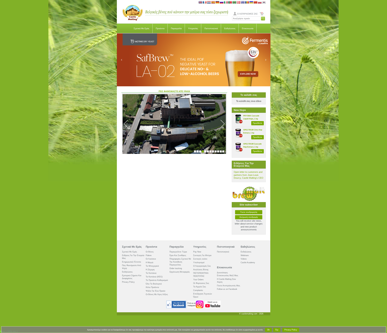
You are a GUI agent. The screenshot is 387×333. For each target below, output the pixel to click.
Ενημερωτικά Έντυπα (131, 262)
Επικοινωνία (247, 28)
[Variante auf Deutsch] (217, 2)
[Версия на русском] (221, 2)
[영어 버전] (264, 2)
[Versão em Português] (230, 2)
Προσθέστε (257, 123)
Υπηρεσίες (193, 28)
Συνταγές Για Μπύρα (202, 255)
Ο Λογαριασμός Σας (202, 266)
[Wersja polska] (260, 2)
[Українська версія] (251, 2)
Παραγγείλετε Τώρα (178, 252)
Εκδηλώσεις (230, 28)
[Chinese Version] (255, 2)
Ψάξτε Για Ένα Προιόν (155, 291)
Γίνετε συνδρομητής (248, 212)
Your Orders (198, 279)
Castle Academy (248, 262)
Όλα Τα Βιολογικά (154, 284)
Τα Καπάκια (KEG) (154, 277)
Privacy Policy (128, 282)
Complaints (198, 290)
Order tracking (175, 268)
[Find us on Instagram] (195, 302)
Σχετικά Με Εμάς (141, 28)
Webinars (245, 255)
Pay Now (197, 252)
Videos (244, 259)
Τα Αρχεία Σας (199, 287)
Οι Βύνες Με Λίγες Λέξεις (157, 294)
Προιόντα (160, 28)
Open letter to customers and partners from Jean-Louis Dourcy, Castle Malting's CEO (248, 175)
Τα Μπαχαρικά (152, 266)
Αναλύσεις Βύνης (200, 269)
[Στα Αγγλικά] (243, 2)
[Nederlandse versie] (209, 2)
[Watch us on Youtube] (212, 302)
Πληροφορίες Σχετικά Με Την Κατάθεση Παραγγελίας (180, 262)
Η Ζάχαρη (150, 269)
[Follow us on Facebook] (176, 302)
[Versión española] (213, 2)
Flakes (149, 255)
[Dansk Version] (238, 2)
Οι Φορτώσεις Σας (201, 283)
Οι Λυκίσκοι (151, 259)
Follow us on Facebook (227, 289)
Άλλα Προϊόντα (152, 287)
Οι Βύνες (150, 252)
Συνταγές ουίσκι (200, 259)
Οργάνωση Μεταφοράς (179, 272)
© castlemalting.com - (251, 314)
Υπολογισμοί (198, 262)
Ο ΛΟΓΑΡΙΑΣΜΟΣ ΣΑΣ (247, 14)
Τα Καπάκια (151, 273)
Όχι (277, 330)
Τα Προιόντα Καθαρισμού (157, 280)
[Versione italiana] (226, 2)
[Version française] (205, 2)
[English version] (200, 2)
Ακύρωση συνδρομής (248, 217)
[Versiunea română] (247, 2)
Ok (268, 330)
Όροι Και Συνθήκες (177, 255)
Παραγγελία (176, 28)
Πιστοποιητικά (211, 28)
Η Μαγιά (149, 262)
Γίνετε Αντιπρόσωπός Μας (228, 285)
